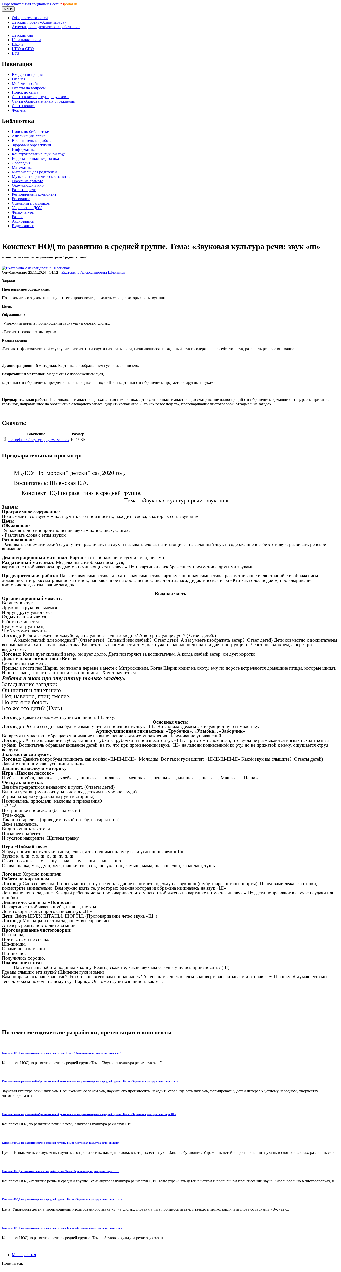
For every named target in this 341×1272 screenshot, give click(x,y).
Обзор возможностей (30, 18)
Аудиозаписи (23, 221)
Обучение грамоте (27, 181)
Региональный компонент (34, 194)
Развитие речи (24, 190)
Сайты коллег (23, 106)
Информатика (24, 149)
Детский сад (22, 35)
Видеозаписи (23, 226)
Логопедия (21, 163)
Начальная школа (26, 40)
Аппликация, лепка (28, 136)
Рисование (21, 199)
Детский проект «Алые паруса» (39, 22)
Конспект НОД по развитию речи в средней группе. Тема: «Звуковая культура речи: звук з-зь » (62, 1199)
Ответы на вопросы (29, 88)
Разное (17, 217)
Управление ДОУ (27, 208)
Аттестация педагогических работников (46, 27)
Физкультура (23, 212)
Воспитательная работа (32, 140)
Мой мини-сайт (25, 83)
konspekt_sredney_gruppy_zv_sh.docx (38, 440)
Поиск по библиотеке (30, 131)
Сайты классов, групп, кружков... (40, 97)
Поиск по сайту (25, 92)
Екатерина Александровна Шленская (93, 272)
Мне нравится (24, 1255)
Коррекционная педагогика (35, 158)
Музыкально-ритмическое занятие (41, 176)
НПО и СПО (23, 49)
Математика (22, 167)
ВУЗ (15, 53)
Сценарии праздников (31, 203)
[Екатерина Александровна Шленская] (36, 268)
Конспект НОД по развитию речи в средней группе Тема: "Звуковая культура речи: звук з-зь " (61, 1052)
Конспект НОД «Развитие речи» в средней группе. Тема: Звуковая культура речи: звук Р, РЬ (60, 1171)
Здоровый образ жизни (31, 145)
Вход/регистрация (27, 74)
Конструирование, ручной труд (38, 154)
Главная (18, 79)
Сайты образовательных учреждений (43, 101)
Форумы (19, 110)
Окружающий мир (28, 185)
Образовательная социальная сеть (39, 4)
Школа (17, 44)
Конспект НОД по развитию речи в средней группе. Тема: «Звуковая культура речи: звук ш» (60, 1142)
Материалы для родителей (34, 172)
